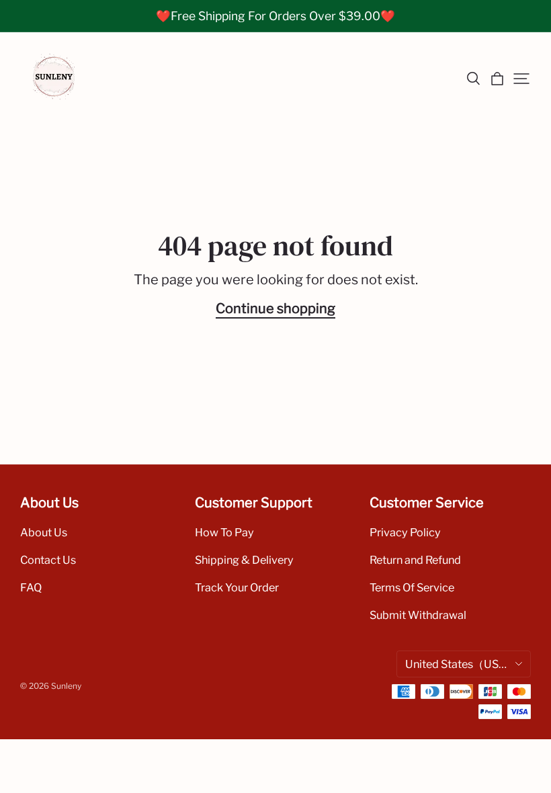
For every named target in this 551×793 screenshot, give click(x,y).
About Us (43, 532)
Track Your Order (237, 587)
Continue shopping (275, 308)
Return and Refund (415, 560)
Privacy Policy (405, 532)
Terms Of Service (412, 587)
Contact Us (48, 560)
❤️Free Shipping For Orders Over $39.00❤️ (275, 16)
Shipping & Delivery (244, 560)
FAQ (31, 587)
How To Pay (224, 532)
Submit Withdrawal (418, 615)
